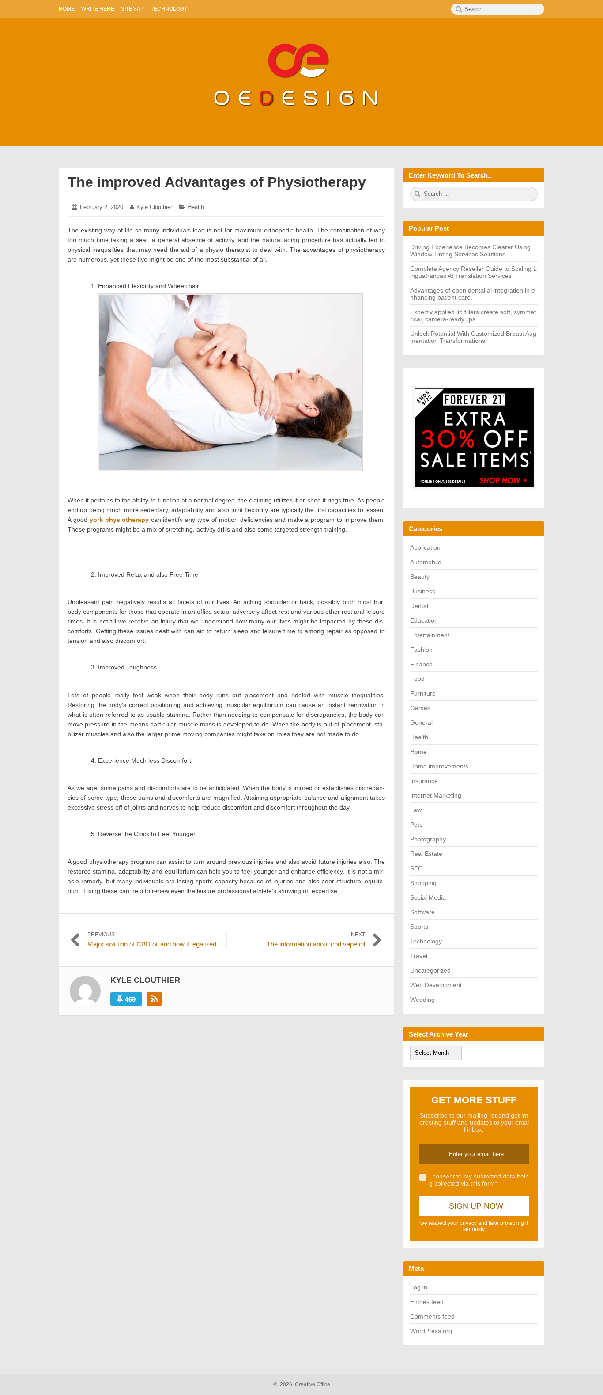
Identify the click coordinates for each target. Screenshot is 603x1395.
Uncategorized (430, 970)
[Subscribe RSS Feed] (154, 999)
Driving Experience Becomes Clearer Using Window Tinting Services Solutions (470, 250)
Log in (418, 1287)
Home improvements (439, 766)
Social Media (428, 897)
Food (417, 678)
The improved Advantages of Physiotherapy (217, 182)
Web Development (436, 984)
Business (422, 591)
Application (425, 547)
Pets (416, 824)
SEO (416, 868)
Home (418, 751)
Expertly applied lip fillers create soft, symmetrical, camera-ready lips (473, 315)
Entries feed (427, 1301)
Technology (426, 941)
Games (420, 707)
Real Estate (426, 853)
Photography (428, 839)
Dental (419, 605)
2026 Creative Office (301, 1384)
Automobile (425, 562)
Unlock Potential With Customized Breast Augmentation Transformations (473, 337)
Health (196, 207)
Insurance (424, 780)
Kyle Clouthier (154, 207)
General (421, 722)
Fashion (421, 649)
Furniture (423, 693)
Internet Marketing (435, 795)
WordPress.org (431, 1330)
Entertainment (429, 635)
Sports (419, 926)
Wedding (422, 999)
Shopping (423, 882)
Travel (418, 955)
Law (416, 809)
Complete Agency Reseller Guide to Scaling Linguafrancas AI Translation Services (473, 272)
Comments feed (432, 1316)
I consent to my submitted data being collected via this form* (479, 1180)
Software (422, 912)
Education (424, 620)
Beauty (420, 576)
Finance (421, 664)
